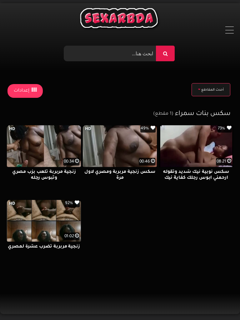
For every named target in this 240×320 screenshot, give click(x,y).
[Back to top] (220, 301)
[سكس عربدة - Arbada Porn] (120, 19)
